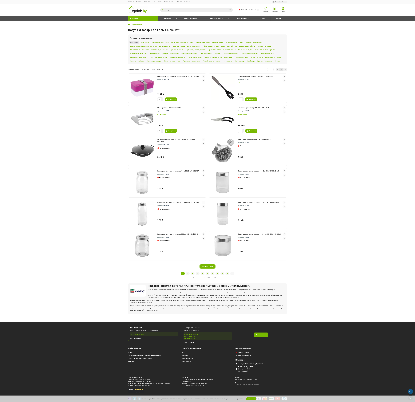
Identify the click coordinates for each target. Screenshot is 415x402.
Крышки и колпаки (177, 50)
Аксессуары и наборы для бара (182, 42)
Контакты (139, 1)
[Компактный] (285, 69)
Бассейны (167, 18)
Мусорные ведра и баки (138, 53)
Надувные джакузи (191, 18)
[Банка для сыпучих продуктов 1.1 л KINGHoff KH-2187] (142, 182)
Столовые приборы (137, 61)
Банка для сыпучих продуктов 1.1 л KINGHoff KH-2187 (178, 171)
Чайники (278, 61)
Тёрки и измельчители (172, 61)
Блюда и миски (217, 42)
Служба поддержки (191, 348)
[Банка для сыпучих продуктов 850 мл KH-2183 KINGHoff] (223, 245)
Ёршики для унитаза (211, 46)
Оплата (160, 1)
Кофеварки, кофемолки (159, 50)
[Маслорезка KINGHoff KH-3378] (142, 119)
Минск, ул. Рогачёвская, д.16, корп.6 (250, 364)
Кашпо (278, 18)
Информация (134, 348)
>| (232, 273)
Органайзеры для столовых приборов (183, 53)
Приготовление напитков (158, 57)
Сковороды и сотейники (274, 57)
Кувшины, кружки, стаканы (196, 50)
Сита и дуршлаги (257, 57)
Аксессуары (145, 42)
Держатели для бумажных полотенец (143, 46)
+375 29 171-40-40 (248, 10)
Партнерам (187, 1)
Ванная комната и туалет (235, 42)
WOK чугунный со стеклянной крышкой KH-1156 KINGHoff (176, 140)
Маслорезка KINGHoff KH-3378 (169, 108)
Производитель (137, 25)
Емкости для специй (194, 46)
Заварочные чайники (229, 46)
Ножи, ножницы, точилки (159, 53)
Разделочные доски (195, 57)
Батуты (262, 18)
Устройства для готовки (211, 61)
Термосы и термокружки (191, 61)
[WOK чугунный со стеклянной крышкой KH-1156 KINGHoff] (142, 150)
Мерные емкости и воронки (265, 50)
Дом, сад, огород (179, 46)
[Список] (281, 69)
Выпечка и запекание (254, 42)
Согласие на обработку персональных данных (144, 355)
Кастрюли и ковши (264, 46)
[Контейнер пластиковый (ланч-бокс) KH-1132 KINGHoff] (142, 87)
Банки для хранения (203, 42)
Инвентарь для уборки (247, 46)
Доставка (131, 1)
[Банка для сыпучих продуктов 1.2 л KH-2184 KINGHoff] (223, 182)
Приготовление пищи (177, 57)
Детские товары (165, 46)
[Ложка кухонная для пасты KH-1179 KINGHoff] (223, 87)
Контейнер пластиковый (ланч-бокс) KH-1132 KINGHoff (178, 76)
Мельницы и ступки (245, 50)
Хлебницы (251, 61)
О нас (153, 1)
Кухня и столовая (214, 50)
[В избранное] (203, 76)
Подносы (217, 53)
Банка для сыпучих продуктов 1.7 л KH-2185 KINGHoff (258, 202)
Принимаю (251, 399)
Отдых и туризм (205, 53)
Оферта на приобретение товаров (140, 358)
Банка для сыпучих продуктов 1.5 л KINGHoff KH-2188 (178, 202)
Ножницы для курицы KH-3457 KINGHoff (253, 108)
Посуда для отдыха (267, 53)
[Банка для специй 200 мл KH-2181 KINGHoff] (223, 150)
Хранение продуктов (264, 61)
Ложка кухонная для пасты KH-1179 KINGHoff (255, 76)
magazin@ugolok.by (244, 355)
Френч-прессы (227, 61)
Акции (184, 352)
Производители (187, 358)
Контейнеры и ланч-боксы (139, 50)
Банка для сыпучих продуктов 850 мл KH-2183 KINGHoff (259, 234)
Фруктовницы (240, 61)
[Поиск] (230, 10)
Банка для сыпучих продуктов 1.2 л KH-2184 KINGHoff (258, 171)
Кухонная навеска (229, 50)
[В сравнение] (203, 80)
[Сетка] (278, 69)
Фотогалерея (186, 362)
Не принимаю (239, 399)
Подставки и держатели (249, 53)
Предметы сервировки (138, 57)
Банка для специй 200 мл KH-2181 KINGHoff (254, 139)
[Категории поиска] (162, 10)
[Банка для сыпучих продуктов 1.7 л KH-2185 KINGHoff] (223, 213)
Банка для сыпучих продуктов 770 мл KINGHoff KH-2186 (178, 234)
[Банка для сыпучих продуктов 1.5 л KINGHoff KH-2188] (142, 213)
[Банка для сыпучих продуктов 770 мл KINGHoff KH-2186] (142, 245)
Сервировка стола (241, 57)
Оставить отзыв (169, 1)
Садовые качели (242, 18)
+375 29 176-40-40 (135, 338)
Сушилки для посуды (154, 61)
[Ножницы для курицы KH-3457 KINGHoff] (223, 119)
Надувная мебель (216, 18)
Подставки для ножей (230, 53)
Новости (147, 1)
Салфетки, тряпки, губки (213, 57)
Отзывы (179, 1)
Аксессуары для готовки (160, 42)
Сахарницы (228, 57)
